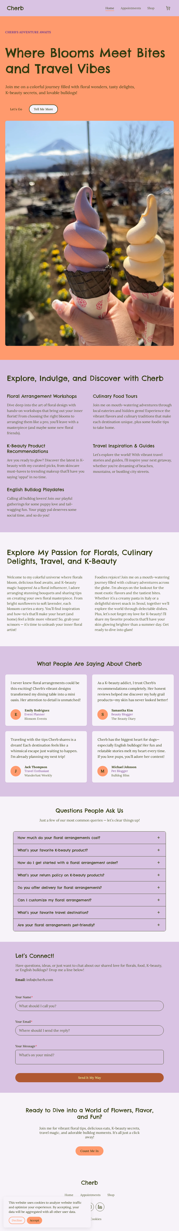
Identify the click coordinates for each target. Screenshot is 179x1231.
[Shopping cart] (168, 8)
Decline (17, 1220)
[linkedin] (100, 1207)
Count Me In (89, 1151)
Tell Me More (43, 109)
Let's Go (16, 109)
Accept (34, 1220)
